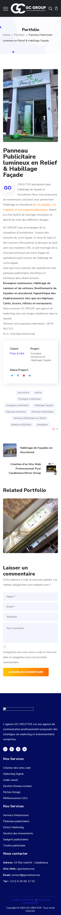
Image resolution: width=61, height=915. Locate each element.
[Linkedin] (24, 749)
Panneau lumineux (16, 411)
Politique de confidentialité (36, 901)
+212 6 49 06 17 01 (22, 881)
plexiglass (42, 424)
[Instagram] (18, 749)
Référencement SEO (15, 798)
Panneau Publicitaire (43, 411)
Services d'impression (16, 815)
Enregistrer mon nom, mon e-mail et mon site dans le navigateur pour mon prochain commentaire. (30, 657)
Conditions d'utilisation (23, 900)
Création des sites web (17, 768)
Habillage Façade (43, 405)
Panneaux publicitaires (16, 821)
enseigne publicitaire (17, 405)
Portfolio (19, 35)
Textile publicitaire (14, 845)
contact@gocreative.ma (26, 875)
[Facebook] (11, 749)
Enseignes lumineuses (26, 539)
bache (38, 392)
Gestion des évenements (18, 833)
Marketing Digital (13, 774)
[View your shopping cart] (56, 8)
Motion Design (12, 792)
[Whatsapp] (5, 749)
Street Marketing (13, 827)
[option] (29, 528)
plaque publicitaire (21, 424)
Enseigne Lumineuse (30, 399)
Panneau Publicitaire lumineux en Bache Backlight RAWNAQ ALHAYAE (30, 504)
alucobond (23, 392)
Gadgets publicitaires (15, 839)
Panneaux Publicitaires (27, 543)
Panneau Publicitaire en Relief (30, 418)
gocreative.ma (26, 869)
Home (6, 35)
